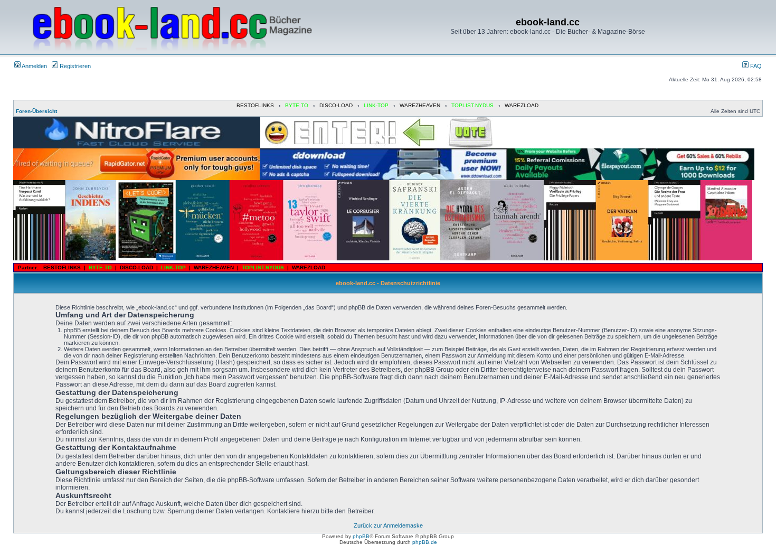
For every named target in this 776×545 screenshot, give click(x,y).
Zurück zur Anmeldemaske (388, 525)
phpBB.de (424, 542)
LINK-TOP (376, 105)
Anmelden (34, 66)
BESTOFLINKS (255, 105)
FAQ (755, 66)
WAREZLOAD (521, 105)
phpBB (361, 536)
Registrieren (74, 66)
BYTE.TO (296, 105)
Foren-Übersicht (36, 111)
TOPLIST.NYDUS (472, 105)
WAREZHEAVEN (420, 105)
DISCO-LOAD (336, 105)
